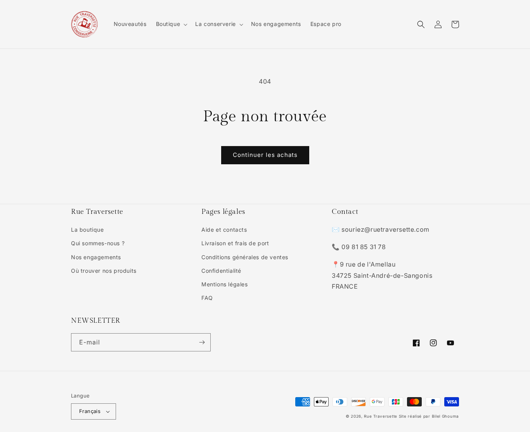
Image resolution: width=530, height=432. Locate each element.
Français (89, 411)
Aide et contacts (224, 229)
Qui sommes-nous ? (98, 243)
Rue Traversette (380, 416)
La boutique (87, 229)
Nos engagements (96, 257)
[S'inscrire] (201, 342)
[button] (171, 24)
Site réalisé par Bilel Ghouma (429, 416)
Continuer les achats (265, 154)
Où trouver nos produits (104, 270)
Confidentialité (221, 270)
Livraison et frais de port (235, 243)
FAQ (207, 297)
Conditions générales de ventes (244, 257)
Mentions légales (224, 284)
